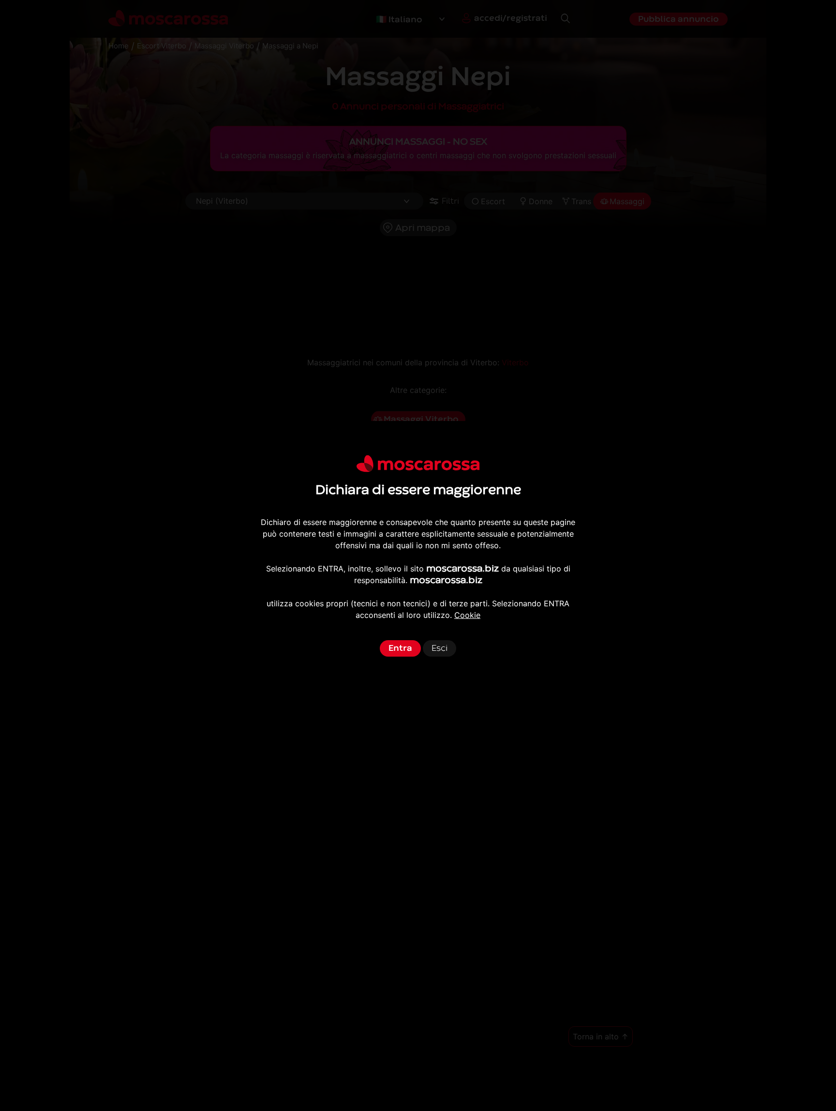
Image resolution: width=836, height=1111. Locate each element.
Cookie (467, 615)
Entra (400, 648)
